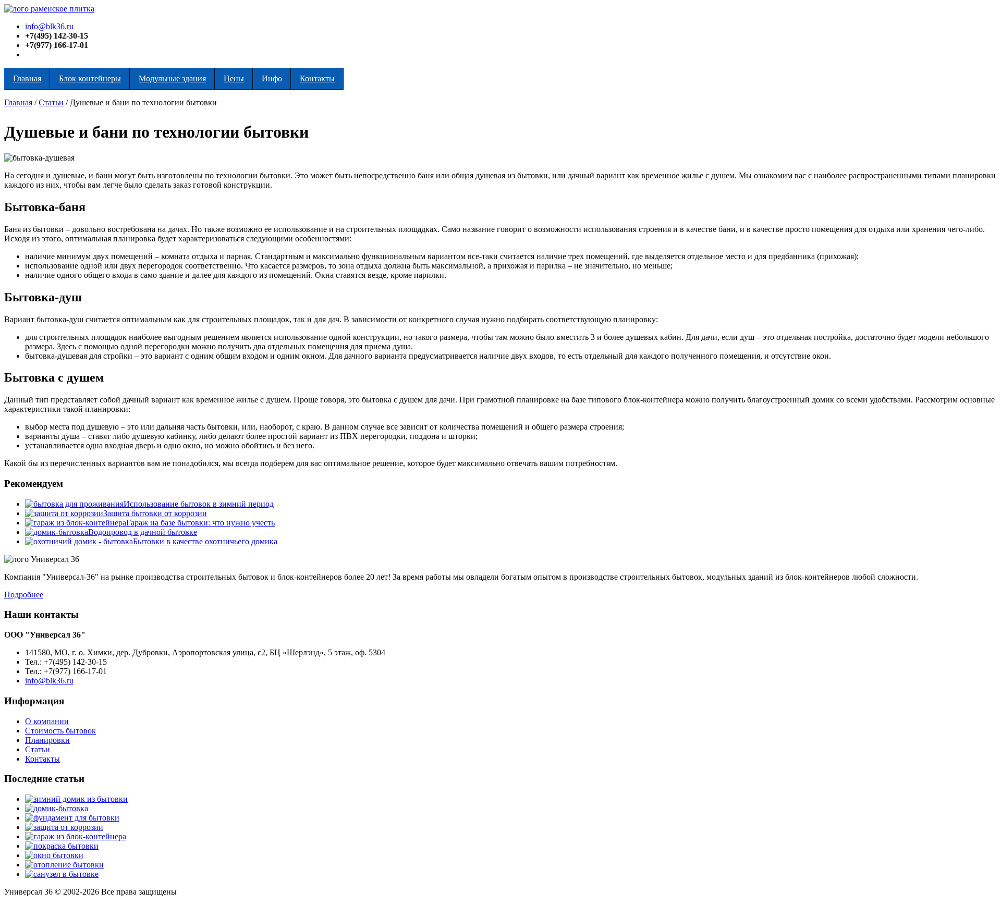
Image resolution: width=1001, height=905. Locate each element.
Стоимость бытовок (60, 730)
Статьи (51, 102)
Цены (234, 78)
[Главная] (49, 8)
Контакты (317, 78)
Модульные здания (172, 78)
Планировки (47, 740)
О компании (47, 721)
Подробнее (23, 594)
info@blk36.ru (49, 26)
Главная (27, 78)
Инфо (272, 78)
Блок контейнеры (90, 78)
